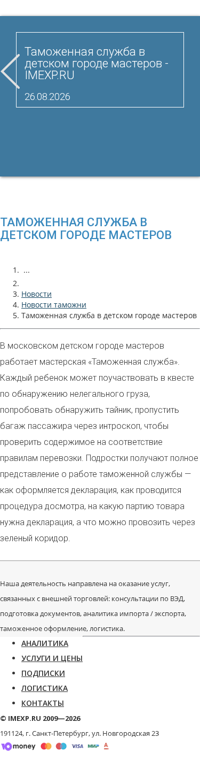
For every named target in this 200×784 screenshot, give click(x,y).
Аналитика (44, 643)
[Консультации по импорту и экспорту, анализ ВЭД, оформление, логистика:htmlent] (26, 283)
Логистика (44, 688)
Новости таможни (53, 304)
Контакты (42, 703)
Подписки (43, 673)
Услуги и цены (52, 658)
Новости (36, 294)
